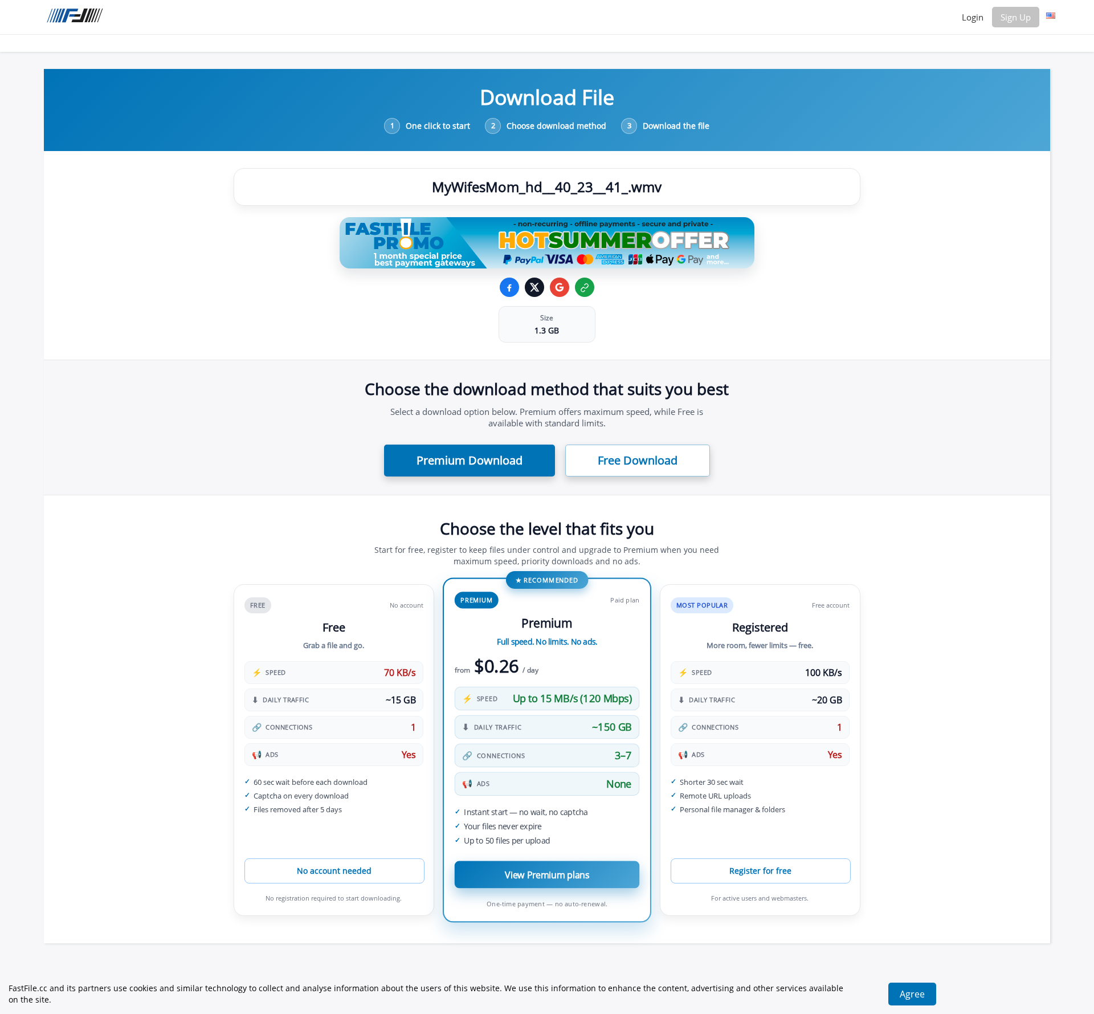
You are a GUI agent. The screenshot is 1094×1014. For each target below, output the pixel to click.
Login (972, 17)
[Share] (559, 287)
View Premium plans (547, 875)
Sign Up (1016, 17)
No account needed (334, 870)
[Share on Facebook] (509, 287)
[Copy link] (584, 287)
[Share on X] (534, 287)
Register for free (760, 870)
